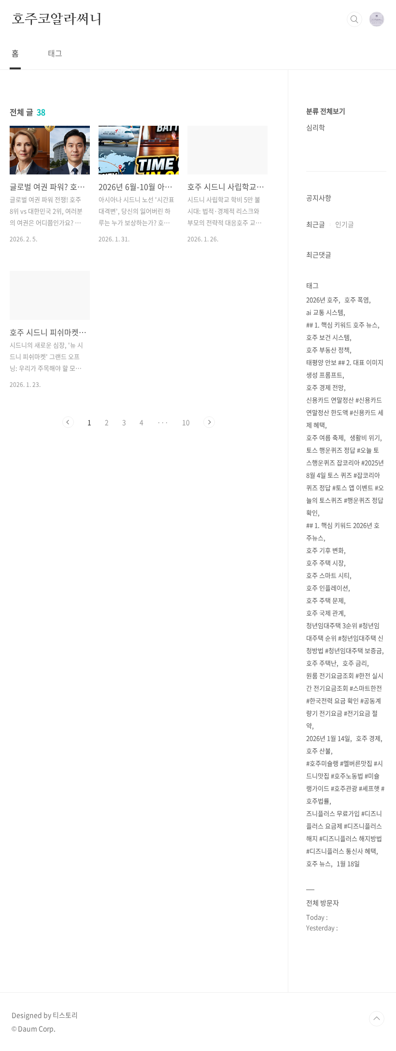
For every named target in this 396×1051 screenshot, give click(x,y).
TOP (376, 1018)
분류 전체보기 (325, 111)
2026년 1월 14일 (328, 738)
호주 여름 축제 (325, 437)
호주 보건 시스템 (328, 337)
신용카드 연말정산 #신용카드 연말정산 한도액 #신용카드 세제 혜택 (344, 412)
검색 (354, 19)
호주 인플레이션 (327, 587)
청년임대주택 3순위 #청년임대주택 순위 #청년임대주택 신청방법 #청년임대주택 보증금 (344, 638)
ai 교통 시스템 (324, 312)
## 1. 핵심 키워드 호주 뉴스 (342, 324)
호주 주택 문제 (325, 600)
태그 (55, 53)
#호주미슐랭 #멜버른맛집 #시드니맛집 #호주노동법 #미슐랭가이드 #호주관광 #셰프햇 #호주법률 (345, 781)
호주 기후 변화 (325, 550)
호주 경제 (368, 738)
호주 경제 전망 (325, 387)
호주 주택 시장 (325, 562)
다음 (209, 422)
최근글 (315, 224)
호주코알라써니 (57, 19)
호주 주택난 (321, 662)
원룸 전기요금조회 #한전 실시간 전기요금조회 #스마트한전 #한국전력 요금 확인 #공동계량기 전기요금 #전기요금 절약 (344, 700)
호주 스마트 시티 (328, 575)
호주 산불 (318, 750)
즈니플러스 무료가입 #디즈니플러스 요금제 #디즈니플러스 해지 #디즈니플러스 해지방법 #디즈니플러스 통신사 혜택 (344, 832)
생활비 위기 (365, 437)
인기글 (344, 224)
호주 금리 (354, 662)
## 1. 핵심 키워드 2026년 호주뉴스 (343, 531)
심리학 (315, 127)
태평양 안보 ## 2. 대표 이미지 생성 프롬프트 (344, 368)
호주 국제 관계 (325, 612)
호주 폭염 (356, 299)
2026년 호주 (322, 299)
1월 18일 (348, 863)
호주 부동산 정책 (328, 349)
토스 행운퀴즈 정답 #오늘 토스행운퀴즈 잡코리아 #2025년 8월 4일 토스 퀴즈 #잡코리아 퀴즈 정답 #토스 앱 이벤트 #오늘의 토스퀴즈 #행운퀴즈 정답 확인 (345, 481)
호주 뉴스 (318, 863)
